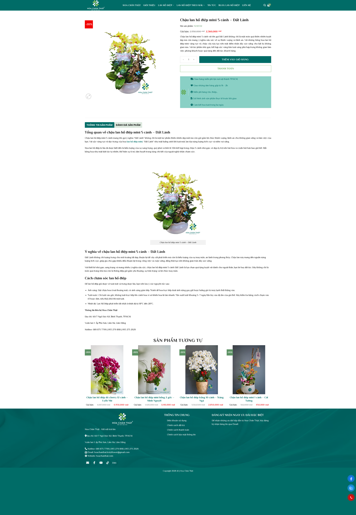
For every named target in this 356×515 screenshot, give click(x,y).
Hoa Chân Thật (132, 5)
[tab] (99, 125)
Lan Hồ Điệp (165, 5)
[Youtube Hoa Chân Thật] (101, 463)
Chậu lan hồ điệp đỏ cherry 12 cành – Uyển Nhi (107, 399)
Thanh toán (225, 68)
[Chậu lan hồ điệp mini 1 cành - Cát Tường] (249, 369)
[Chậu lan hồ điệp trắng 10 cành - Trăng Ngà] (201, 369)
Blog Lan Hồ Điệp (229, 5)
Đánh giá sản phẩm (128, 125)
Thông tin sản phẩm (99, 125)
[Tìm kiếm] (265, 5)
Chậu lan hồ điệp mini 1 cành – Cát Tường (249, 399)
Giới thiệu (149, 5)
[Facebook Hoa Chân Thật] (94, 463)
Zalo (114, 463)
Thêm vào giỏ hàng (235, 59)
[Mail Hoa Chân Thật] (87, 463)
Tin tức (211, 5)
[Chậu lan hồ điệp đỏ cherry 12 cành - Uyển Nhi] (107, 369)
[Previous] (81, 367)
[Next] (274, 367)
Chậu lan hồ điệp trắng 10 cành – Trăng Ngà (202, 399)
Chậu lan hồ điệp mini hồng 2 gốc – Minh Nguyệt (154, 399)
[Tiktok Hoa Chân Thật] (107, 463)
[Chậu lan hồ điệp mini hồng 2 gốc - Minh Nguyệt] (154, 369)
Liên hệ (246, 5)
